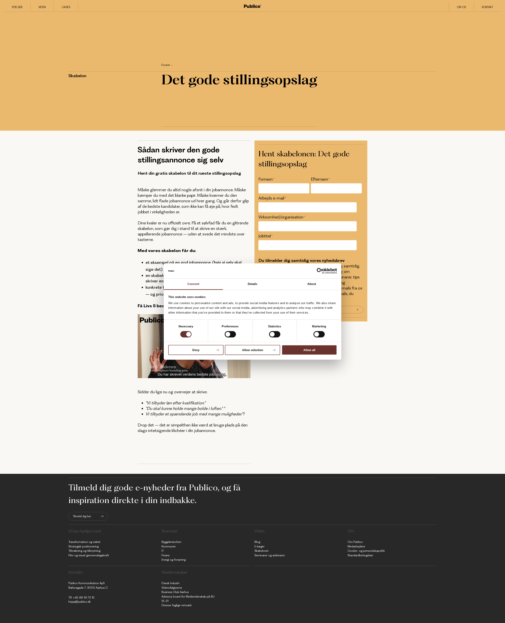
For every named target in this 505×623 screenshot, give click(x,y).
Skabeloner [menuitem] (261, 551)
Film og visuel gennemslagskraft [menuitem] (88, 555)
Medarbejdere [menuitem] (356, 546)
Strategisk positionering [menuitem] (83, 546)
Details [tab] (252, 284)
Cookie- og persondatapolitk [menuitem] (366, 551)
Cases (66, 7)
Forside (165, 65)
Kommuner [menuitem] (169, 546)
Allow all (309, 350)
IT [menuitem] (163, 551)
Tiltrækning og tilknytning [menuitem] (84, 551)
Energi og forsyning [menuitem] (174, 559)
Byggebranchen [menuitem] (171, 542)
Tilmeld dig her (82, 516)
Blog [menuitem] (257, 542)
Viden (42, 7)
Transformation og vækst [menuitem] (84, 542)
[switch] (230, 334)
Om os (461, 7)
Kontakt (487, 7)
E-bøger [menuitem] (259, 546)
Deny (195, 350)
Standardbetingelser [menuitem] (360, 555)
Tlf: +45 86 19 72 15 (81, 597)
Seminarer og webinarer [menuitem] (269, 555)
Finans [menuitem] (165, 555)
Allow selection (252, 350)
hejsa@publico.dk (79, 601)
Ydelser (17, 7)
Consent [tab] (193, 284)
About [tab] (311, 284)
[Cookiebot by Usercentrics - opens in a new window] (319, 271)
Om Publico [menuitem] (355, 542)
